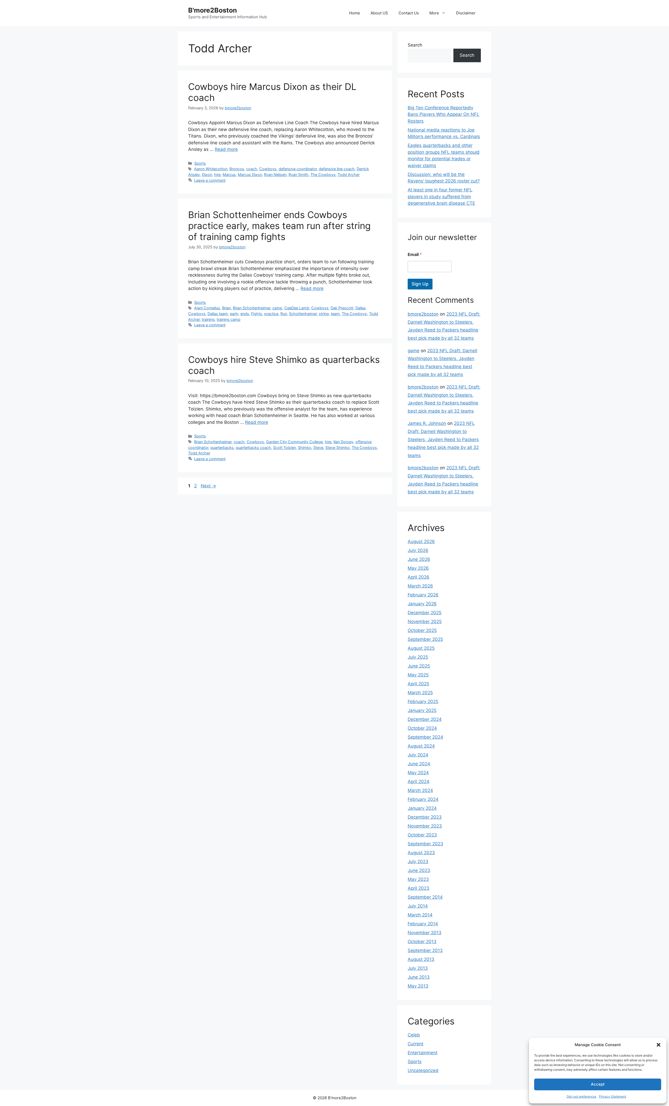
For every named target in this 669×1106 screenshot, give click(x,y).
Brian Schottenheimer (251, 308)
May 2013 (418, 986)
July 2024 (418, 754)
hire (217, 174)
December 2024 (425, 719)
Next (208, 485)
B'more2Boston (212, 10)
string (324, 313)
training (208, 319)
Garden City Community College (294, 442)
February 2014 (423, 923)
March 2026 (420, 586)
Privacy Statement (612, 1096)
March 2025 (420, 692)
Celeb (414, 1034)
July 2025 (418, 657)
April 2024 (418, 781)
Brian (226, 308)
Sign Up (420, 284)
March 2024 (420, 790)
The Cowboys (323, 174)
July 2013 (418, 968)
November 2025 (425, 621)
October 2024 (422, 728)
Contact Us (409, 12)
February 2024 (423, 799)
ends (244, 313)
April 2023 (418, 888)
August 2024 (421, 746)
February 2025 (423, 701)
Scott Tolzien (284, 447)
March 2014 (420, 914)
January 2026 (422, 603)
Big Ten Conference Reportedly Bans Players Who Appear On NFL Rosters (443, 114)
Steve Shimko (337, 447)
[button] (658, 1044)
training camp (228, 319)
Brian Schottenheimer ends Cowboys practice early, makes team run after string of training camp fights (279, 225)
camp (277, 308)
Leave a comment (210, 180)
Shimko (304, 447)
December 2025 (424, 612)
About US (379, 12)
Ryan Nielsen (275, 174)
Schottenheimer (303, 313)
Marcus (229, 174)
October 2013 (422, 941)
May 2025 (418, 674)
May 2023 (418, 879)
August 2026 (421, 541)
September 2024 (425, 737)
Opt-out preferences (581, 1096)
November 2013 (424, 932)
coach (251, 169)
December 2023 (425, 817)
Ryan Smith (298, 174)
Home (354, 12)
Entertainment (422, 1052)
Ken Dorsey (343, 442)
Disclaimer (466, 12)
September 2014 (425, 897)
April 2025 (418, 683)
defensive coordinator (298, 169)
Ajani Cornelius (207, 308)
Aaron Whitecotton (210, 169)
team (335, 313)
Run (283, 313)
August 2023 (421, 852)
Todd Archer (349, 174)
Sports (200, 163)
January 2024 (422, 808)
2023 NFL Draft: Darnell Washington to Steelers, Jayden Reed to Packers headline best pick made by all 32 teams (443, 439)
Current (415, 1043)
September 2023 (425, 843)
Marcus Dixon (250, 174)
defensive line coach (337, 169)
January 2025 (422, 710)
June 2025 (419, 666)
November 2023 (425, 826)
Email (415, 254)
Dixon (207, 174)
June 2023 (419, 870)
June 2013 (419, 977)
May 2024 (418, 772)
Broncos (236, 169)
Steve (318, 447)
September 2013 (425, 950)
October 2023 (422, 834)
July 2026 (418, 550)
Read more (226, 149)
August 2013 (421, 959)
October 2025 (422, 630)
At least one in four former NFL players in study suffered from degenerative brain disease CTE (441, 196)
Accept (598, 1084)
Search (415, 45)
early (234, 313)
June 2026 (419, 559)
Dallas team (217, 313)
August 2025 (421, 648)
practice (271, 313)
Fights (256, 313)
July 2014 (418, 906)
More (434, 12)
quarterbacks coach (253, 447)
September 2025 (425, 639)
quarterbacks (222, 447)
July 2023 (418, 861)
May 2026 (418, 568)
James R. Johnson (427, 423)
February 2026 (423, 594)
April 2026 (418, 577)
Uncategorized (423, 1070)
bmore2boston (423, 314)
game (413, 350)
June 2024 (419, 763)
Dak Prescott (342, 308)
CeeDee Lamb (296, 308)
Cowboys (267, 169)
